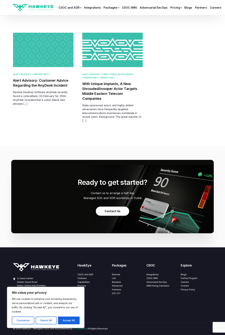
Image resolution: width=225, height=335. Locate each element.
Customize (23, 320)
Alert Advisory (22, 74)
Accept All (69, 320)
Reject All (46, 320)
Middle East (108, 78)
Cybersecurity (41, 74)
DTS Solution (79, 328)
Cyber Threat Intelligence (117, 74)
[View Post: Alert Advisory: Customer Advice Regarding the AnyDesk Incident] (43, 50)
